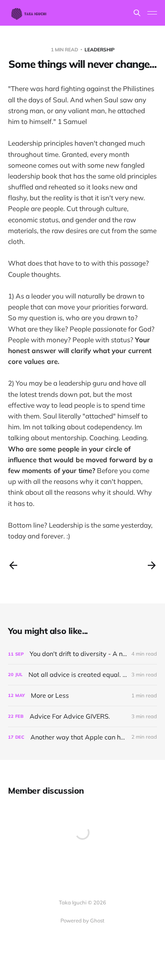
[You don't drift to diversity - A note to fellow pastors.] (82, 654)
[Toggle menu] (152, 13)
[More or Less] (82, 695)
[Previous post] (13, 565)
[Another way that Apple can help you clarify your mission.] (82, 737)
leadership (100, 50)
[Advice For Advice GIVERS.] (82, 716)
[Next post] (152, 565)
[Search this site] (137, 13)
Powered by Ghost (82, 920)
